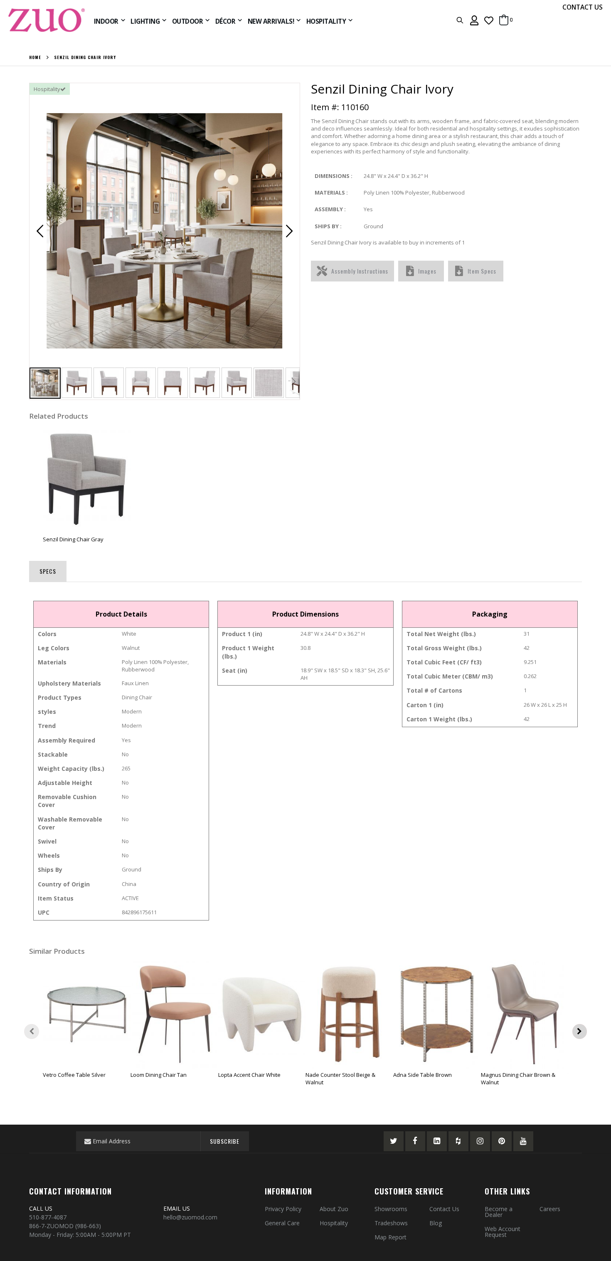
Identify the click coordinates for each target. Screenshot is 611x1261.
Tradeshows (391, 1223)
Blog (435, 1223)
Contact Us (444, 1209)
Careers (550, 1209)
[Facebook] (415, 1141)
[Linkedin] (437, 1141)
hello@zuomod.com (191, 1217)
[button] (488, 20)
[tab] (48, 570)
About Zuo (334, 1209)
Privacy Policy (283, 1209)
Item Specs (482, 271)
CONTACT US (582, 7)
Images (427, 271)
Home (35, 57)
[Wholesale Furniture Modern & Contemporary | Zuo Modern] (47, 20)
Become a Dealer (498, 1212)
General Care (282, 1223)
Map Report (390, 1237)
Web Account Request (502, 1232)
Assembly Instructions (359, 271)
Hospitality (334, 1223)
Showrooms (390, 1209)
